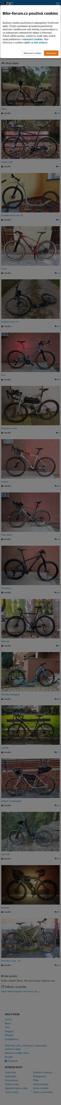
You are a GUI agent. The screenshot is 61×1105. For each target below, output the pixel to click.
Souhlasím (51, 53)
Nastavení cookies (32, 53)
